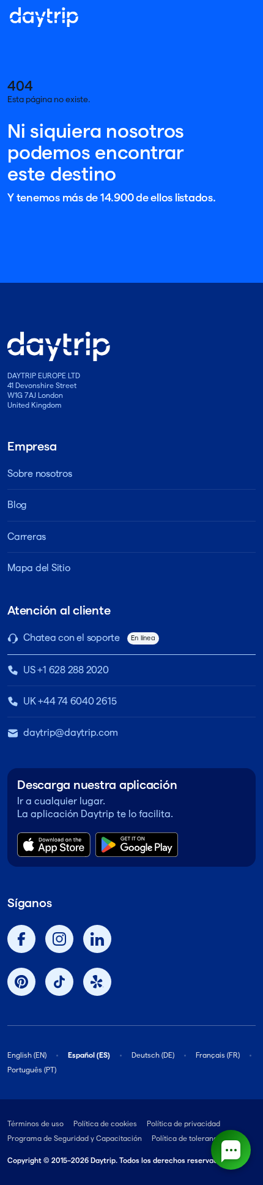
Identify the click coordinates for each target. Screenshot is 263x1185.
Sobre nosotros (39, 473)
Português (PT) (31, 1070)
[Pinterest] (21, 982)
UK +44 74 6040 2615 (69, 701)
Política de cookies (105, 1123)
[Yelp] (97, 982)
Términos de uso (35, 1123)
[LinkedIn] (97, 939)
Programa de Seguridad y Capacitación (74, 1138)
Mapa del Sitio (38, 568)
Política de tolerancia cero (197, 1138)
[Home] (44, 17)
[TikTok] (59, 982)
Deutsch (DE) (153, 1055)
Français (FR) (218, 1055)
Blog (17, 504)
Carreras (26, 536)
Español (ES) (89, 1055)
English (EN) (26, 1055)
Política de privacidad (183, 1123)
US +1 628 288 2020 (66, 670)
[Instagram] (59, 939)
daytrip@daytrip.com (70, 732)
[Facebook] (21, 939)
